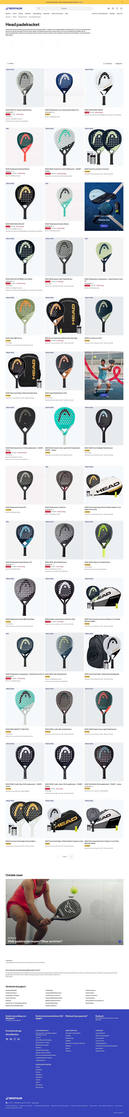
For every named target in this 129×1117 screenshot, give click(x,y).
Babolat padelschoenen (53, 1000)
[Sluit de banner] (122, 2)
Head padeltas (90, 998)
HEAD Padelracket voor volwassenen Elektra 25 (62, 110)
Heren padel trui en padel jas (95, 1000)
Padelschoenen (90, 990)
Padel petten (90, 1003)
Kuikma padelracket (42, 52)
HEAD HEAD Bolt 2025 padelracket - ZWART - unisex (103, 784)
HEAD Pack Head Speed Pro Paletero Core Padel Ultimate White (102, 842)
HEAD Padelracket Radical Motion (17, 169)
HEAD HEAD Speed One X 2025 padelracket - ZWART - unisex (25, 449)
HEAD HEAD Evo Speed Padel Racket (19, 110)
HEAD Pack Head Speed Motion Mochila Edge (61, 338)
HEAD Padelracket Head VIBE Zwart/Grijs (20, 619)
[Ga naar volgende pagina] (71, 857)
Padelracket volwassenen (13, 53)
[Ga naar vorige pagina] (58, 857)
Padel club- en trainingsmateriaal (16, 1003)
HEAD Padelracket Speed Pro (16, 507)
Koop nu (104, 395)
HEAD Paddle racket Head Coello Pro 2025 (60, 619)
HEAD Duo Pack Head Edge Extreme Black (20, 841)
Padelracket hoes (11, 993)
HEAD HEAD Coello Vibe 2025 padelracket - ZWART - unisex (24, 785)
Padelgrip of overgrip (12, 995)
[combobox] (119, 63)
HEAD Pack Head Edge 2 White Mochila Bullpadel (102, 674)
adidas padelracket (57, 52)
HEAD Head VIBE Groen (14, 338)
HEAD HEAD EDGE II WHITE (94, 110)
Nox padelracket (86, 52)
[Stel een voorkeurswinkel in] (109, 8)
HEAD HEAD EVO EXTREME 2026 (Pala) (19, 279)
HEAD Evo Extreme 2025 (93, 338)
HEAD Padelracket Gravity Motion (57, 224)
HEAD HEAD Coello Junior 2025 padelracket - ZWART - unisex (64, 785)
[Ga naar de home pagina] (14, 8)
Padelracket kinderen (27, 52)
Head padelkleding (52, 1003)
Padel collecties (11, 998)
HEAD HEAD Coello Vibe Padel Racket (58, 729)
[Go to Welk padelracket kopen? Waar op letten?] (119, 941)
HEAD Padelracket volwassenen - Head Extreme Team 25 (104, 280)
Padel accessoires (91, 995)
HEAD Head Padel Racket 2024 (56, 393)
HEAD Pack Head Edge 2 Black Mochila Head (21, 393)
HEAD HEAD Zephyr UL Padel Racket (97, 562)
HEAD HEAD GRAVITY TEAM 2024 (17, 729)
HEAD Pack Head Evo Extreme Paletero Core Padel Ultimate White (102, 620)
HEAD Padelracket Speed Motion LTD (19, 562)
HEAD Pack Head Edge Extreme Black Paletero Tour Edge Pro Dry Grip (103, 508)
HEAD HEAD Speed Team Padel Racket (58, 279)
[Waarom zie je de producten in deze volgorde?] (104, 63)
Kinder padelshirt (51, 1005)
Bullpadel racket (72, 52)
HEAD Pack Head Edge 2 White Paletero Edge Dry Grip (64, 841)
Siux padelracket (101, 52)
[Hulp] (113, 8)
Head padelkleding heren (54, 993)
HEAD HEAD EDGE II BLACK (15, 224)
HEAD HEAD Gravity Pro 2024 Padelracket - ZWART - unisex (63, 170)
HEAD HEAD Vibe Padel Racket (56, 562)
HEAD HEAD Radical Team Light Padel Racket (100, 729)
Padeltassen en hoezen (53, 995)
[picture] (25, 87)
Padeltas (8, 1000)
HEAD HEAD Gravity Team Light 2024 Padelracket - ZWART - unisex (63, 449)
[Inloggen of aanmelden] (117, 8)
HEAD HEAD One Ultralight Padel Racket (99, 448)
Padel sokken (90, 993)
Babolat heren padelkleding (14, 1005)
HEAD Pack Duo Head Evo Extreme (97, 169)
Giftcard (119, 13)
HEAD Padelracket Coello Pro (55, 507)
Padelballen (49, 990)
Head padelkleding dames (54, 998)
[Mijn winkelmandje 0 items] (121, 8)
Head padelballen (11, 990)
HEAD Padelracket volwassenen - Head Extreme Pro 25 (25, 674)
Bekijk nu (104, 225)
